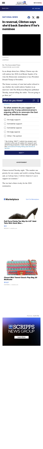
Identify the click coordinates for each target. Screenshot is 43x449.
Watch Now (37, 2)
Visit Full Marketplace (32, 199)
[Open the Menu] (3, 2)
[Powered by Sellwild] (36, 315)
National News (10, 17)
